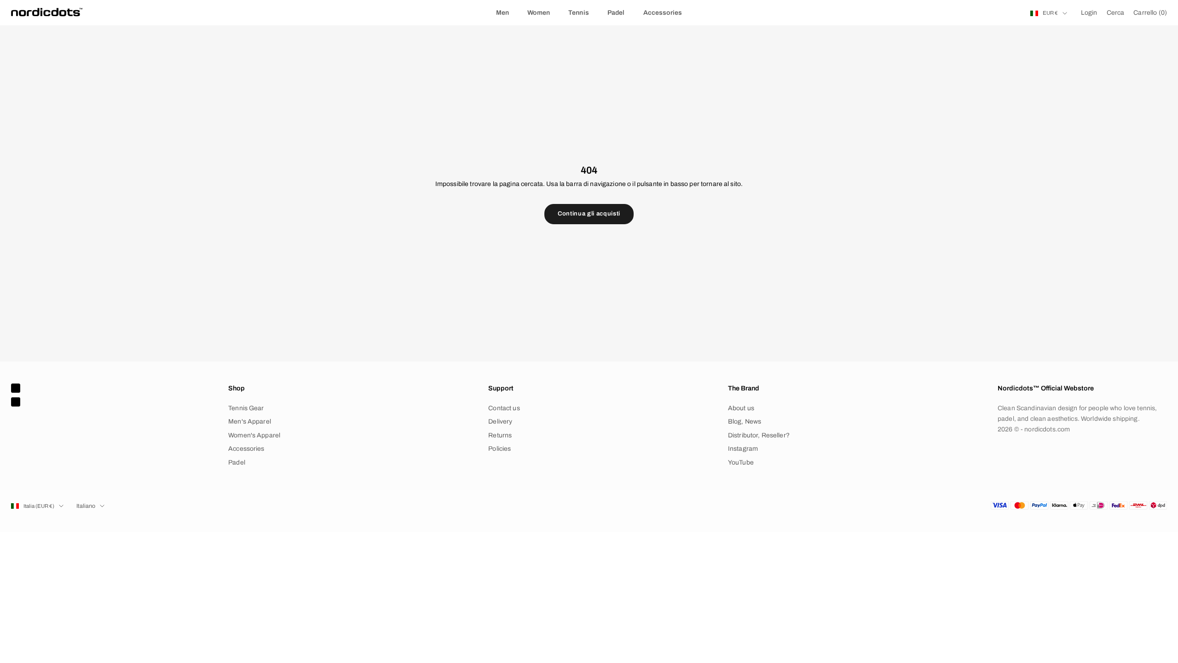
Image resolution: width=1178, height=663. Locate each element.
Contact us (504, 408)
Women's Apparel (254, 435)
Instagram (743, 448)
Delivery (500, 421)
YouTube (741, 462)
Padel (616, 12)
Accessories (662, 12)
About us (741, 408)
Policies (499, 448)
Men (502, 12)
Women (538, 12)
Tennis (578, 12)
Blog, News (744, 421)
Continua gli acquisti (589, 213)
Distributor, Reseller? (759, 435)
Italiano (85, 506)
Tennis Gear (246, 408)
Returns (500, 435)
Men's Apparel (249, 421)
